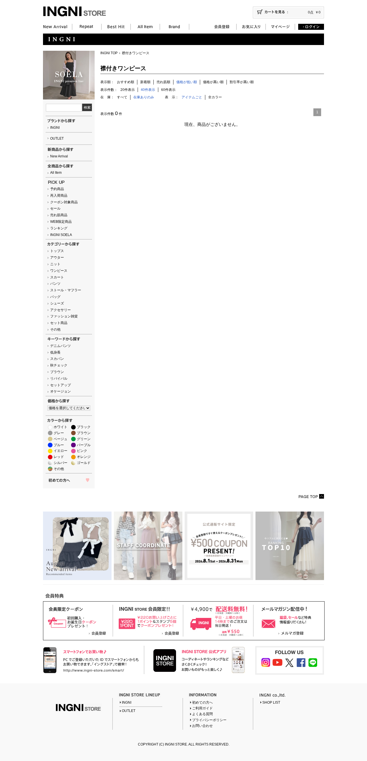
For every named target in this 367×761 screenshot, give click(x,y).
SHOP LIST (271, 702)
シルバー (60, 463)
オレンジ (84, 457)
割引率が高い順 (242, 82)
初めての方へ (202, 702)
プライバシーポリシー (209, 720)
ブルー (59, 445)
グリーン (84, 439)
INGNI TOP (109, 53)
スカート (57, 277)
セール (55, 208)
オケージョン (60, 391)
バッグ (55, 297)
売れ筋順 (163, 82)
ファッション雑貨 (64, 316)
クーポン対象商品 (64, 202)
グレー (59, 433)
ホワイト (60, 427)
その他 (55, 329)
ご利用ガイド (202, 708)
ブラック (84, 427)
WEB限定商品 (61, 222)
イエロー (60, 451)
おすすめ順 (125, 82)
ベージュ (60, 439)
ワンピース (58, 271)
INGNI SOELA (61, 235)
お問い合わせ (202, 726)
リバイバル (58, 378)
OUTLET (57, 138)
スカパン (57, 359)
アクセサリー (60, 310)
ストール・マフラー (65, 290)
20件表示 (127, 90)
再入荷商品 (58, 196)
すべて (122, 97)
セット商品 (58, 323)
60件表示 (168, 90)
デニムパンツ (60, 346)
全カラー (215, 97)
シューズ (57, 303)
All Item (56, 173)
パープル (84, 445)
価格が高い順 (213, 82)
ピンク (82, 451)
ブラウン (57, 372)
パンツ (55, 284)
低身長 (55, 352)
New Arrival (59, 156)
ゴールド (84, 463)
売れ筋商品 (58, 215)
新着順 (145, 82)
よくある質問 (202, 714)
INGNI (55, 128)
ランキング (58, 228)
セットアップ (60, 385)
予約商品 (57, 189)
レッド (59, 457)
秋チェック (58, 365)
